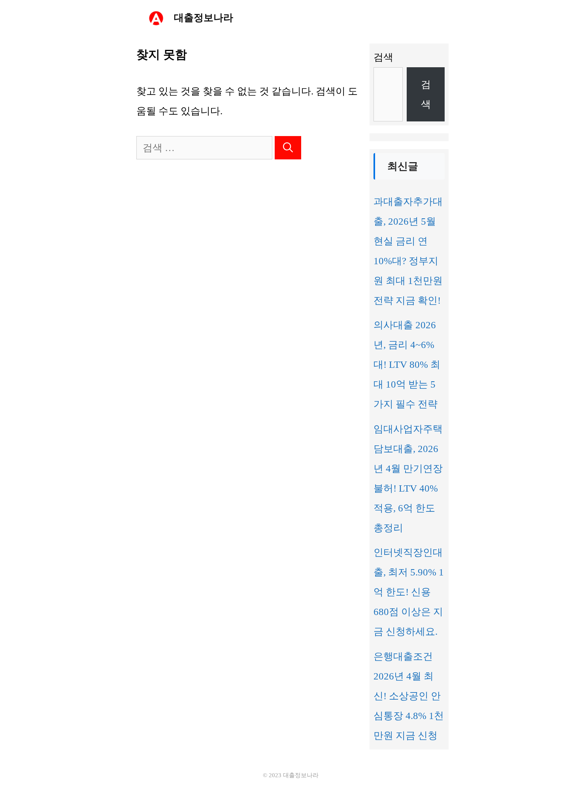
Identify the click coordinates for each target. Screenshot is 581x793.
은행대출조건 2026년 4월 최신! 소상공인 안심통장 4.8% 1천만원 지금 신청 (409, 696)
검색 (383, 57)
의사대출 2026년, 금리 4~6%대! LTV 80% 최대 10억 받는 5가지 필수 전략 (407, 364)
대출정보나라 (203, 17)
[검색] (288, 148)
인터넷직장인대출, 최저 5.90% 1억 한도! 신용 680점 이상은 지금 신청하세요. (409, 592)
